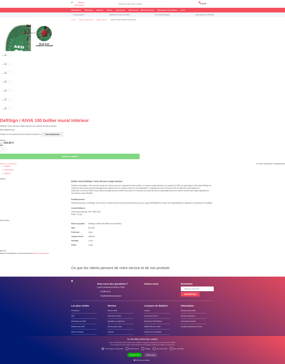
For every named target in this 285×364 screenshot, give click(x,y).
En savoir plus (170, 345)
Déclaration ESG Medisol (153, 321)
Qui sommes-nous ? (151, 316)
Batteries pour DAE (78, 326)
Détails (7, 166)
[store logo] (77, 3)
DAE (72, 316)
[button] (142, 360)
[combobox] (143, 4)
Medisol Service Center (152, 326)
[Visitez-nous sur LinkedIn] (153, 289)
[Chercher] (165, 4)
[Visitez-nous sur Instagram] (159, 289)
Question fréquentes (188, 316)
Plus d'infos (9, 170)
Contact (147, 310)
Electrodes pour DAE (78, 321)
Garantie (111, 332)
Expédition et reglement (116, 321)
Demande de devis (114, 316)
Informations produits (188, 321)
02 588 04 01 (105, 292)
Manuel (7, 173)
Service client (112, 310)
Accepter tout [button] (134, 355)
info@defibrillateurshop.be (110, 296)
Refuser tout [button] (150, 355)
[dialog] (142, 350)
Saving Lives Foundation (153, 332)
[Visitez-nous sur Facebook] (146, 289)
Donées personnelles (188, 310)
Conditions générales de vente (191, 326)
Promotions (75, 310)
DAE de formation (77, 332)
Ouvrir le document (41, 253)
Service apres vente (115, 326)
